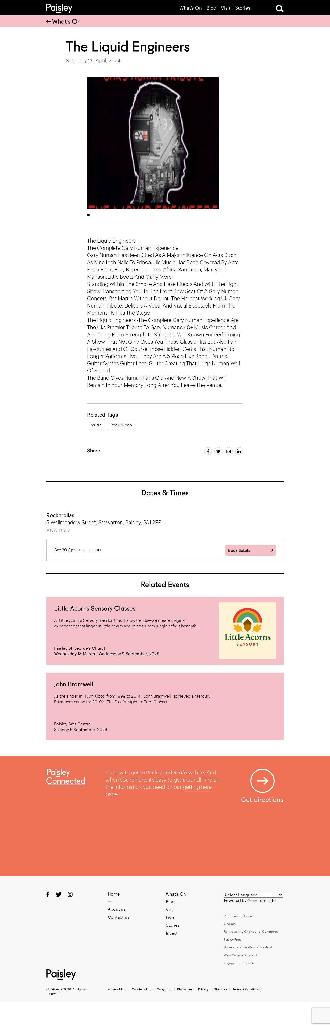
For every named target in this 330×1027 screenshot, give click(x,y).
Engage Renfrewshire (239, 963)
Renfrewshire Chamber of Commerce (251, 931)
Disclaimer (184, 989)
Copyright (164, 989)
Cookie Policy (141, 989)
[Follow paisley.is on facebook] (48, 894)
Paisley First (232, 939)
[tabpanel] (153, 143)
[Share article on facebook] (208, 451)
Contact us (118, 917)
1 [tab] (88, 215)
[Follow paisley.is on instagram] (70, 894)
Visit (225, 7)
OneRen (230, 923)
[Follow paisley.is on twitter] (58, 894)
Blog (211, 7)
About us (117, 909)
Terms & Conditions (247, 989)
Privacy (203, 989)
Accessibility (117, 989)
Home (114, 893)
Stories (242, 7)
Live (170, 917)
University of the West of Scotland (248, 947)
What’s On (190, 7)
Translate (267, 900)
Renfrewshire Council (239, 916)
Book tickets (239, 550)
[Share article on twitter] (218, 451)
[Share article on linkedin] (239, 451)
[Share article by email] (229, 451)
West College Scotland (240, 955)
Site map (220, 989)
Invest (172, 933)
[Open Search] (280, 8)
